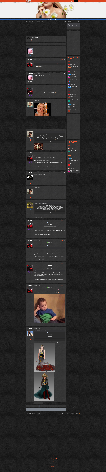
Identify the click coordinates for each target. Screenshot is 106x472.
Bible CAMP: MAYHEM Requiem (72, 106)
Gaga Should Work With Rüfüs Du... (73, 76)
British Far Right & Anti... (71, 92)
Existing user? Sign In (70, 1)
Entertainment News (73, 61)
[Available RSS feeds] (79, 413)
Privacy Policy (51, 465)
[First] (27, 43)
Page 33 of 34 (48, 43)
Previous (29, 43)
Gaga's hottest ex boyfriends (72, 86)
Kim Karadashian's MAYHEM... (72, 96)
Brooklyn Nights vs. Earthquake (73, 69)
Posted (37, 59)
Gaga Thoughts (73, 64)
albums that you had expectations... (73, 73)
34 (41, 43)
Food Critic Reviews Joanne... (72, 63)
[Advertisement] (46, 29)
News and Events (73, 84)
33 (39, 43)
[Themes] (79, 1)
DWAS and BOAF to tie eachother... (73, 82)
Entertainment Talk (74, 74)
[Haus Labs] (53, 10)
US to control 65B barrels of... (72, 102)
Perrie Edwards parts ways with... (73, 59)
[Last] (45, 43)
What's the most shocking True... (73, 89)
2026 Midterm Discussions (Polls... (73, 79)
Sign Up (76, 1)
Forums (33, 1)
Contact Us (55, 465)
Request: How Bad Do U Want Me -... (73, 99)
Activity (37, 1)
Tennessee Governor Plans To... (73, 109)
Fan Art (39, 40)
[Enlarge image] (42, 109)
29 (33, 43)
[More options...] (64, 59)
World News (73, 67)
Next (43, 43)
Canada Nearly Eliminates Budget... (73, 66)
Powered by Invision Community (53, 466)
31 (36, 43)
